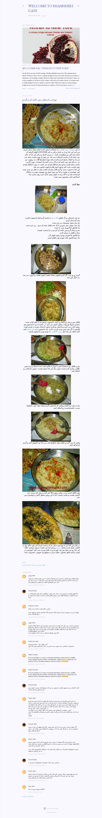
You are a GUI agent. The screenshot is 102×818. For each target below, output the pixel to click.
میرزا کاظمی (56, 331)
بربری (58, 548)
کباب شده (54, 218)
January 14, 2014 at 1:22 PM (36, 649)
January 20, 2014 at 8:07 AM (36, 692)
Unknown (31, 606)
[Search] (78, 5)
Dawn (30, 698)
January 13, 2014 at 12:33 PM (36, 617)
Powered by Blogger (52, 808)
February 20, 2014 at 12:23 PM (37, 765)
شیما (29, 786)
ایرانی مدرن (38, 565)
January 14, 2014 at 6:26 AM (36, 635)
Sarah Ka (31, 655)
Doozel (30, 591)
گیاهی (43, 565)
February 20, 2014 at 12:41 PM (36, 780)
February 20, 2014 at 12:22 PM (37, 754)
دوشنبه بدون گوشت (67, 150)
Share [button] (24, 88)
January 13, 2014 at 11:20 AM (36, 600)
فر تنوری (30, 329)
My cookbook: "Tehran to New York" (45, 68)
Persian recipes (30, 565)
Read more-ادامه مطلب (73, 88)
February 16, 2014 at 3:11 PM (36, 718)
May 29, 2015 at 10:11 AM (35, 792)
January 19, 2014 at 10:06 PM (36, 664)
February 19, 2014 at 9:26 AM (36, 733)
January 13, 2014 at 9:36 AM (36, 585)
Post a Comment (28, 796)
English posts (34, 15)
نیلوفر (30, 575)
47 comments (31, 88)
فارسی (43, 15)
